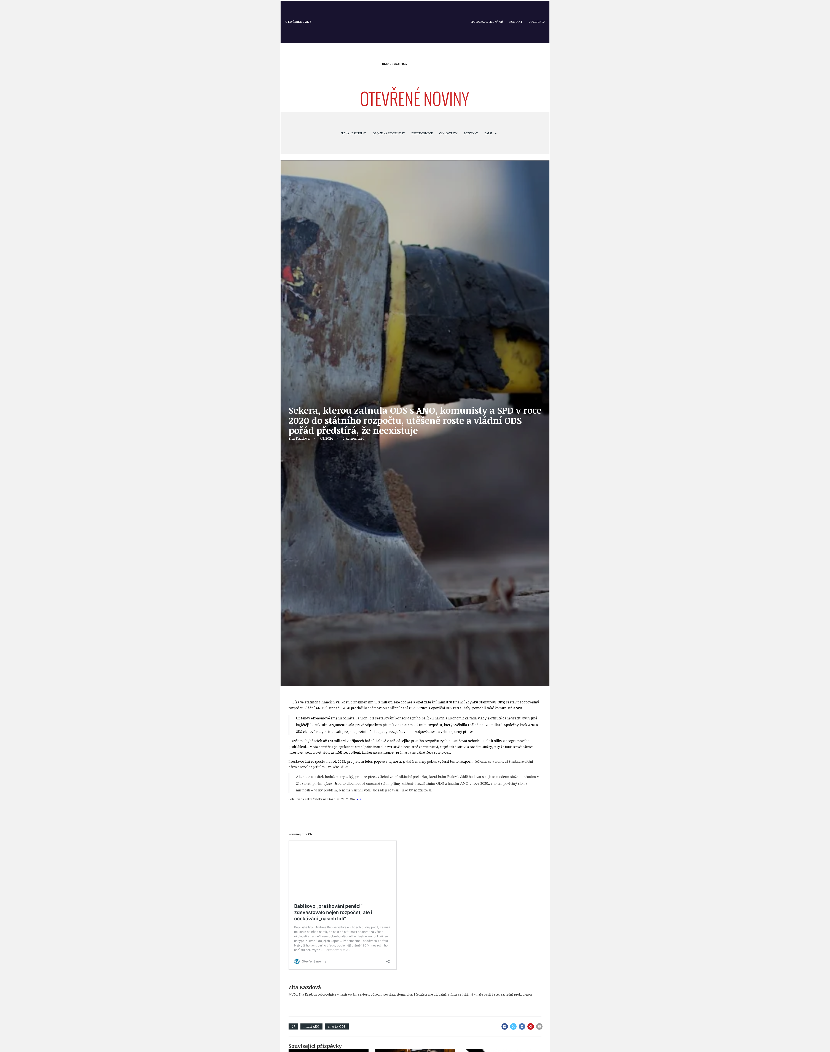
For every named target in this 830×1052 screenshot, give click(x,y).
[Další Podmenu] (495, 133)
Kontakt (515, 22)
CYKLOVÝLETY (448, 133)
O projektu (537, 22)
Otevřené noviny (298, 22)
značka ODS (337, 1026)
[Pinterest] (530, 1026)
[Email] (539, 1026)
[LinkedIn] (522, 1026)
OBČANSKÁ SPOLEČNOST (389, 133)
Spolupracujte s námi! (487, 22)
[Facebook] (504, 1026)
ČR (293, 1026)
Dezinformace (422, 133)
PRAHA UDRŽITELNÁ (353, 133)
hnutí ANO (311, 1026)
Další (488, 133)
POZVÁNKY (471, 133)
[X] (513, 1026)
